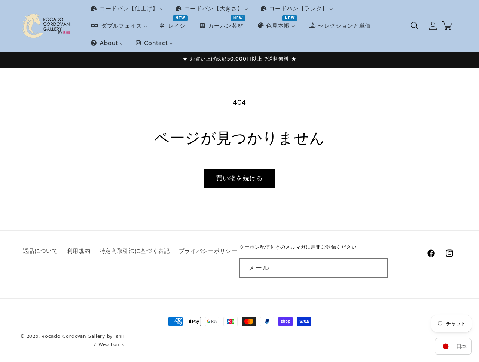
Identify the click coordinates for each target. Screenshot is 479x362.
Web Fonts (111, 344)
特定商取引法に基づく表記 (135, 250)
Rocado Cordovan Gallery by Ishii (83, 336)
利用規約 (79, 250)
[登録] (378, 268)
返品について (40, 250)
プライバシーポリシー (208, 250)
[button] (415, 26)
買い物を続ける (239, 178)
